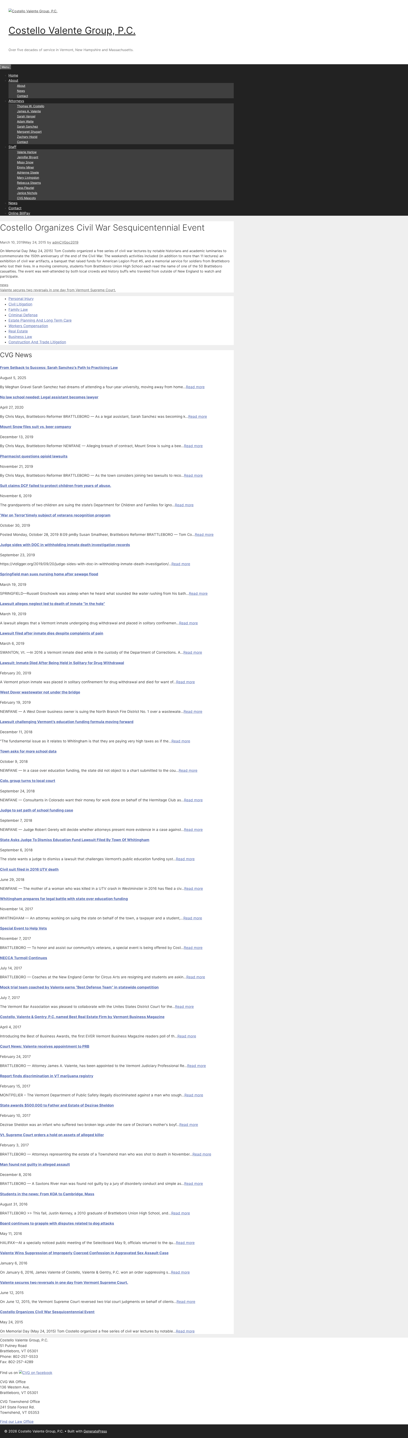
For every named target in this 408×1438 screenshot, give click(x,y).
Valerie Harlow (27, 152)
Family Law (18, 309)
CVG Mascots (26, 198)
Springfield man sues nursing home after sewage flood (49, 574)
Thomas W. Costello (30, 106)
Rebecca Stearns (29, 182)
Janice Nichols (27, 193)
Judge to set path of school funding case (36, 810)
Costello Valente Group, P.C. (72, 30)
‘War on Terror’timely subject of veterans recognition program (55, 515)
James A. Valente (29, 111)
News (21, 91)
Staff (12, 147)
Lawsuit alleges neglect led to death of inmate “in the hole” (52, 604)
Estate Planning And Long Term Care (40, 320)
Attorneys (16, 101)
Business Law (20, 337)
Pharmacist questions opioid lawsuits (34, 456)
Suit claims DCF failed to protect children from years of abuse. (55, 486)
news (4, 285)
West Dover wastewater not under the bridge (40, 692)
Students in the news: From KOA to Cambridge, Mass (47, 1194)
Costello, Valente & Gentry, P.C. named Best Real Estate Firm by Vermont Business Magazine (82, 1017)
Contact (22, 96)
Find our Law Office (17, 1421)
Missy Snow (25, 162)
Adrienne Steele (28, 172)
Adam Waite (25, 121)
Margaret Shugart (29, 131)
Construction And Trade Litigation (37, 342)
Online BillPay (19, 213)
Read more (195, 387)
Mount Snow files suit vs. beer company (35, 427)
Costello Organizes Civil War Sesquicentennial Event (47, 1312)
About (13, 80)
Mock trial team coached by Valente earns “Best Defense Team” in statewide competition (79, 987)
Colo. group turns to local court (27, 781)
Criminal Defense (23, 315)
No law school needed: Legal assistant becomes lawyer (49, 397)
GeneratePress (95, 1431)
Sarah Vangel (26, 116)
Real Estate (18, 331)
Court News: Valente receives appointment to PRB (44, 1046)
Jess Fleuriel (25, 188)
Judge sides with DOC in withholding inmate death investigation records (65, 545)
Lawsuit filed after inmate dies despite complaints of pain (51, 633)
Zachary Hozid (27, 136)
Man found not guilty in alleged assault (35, 1164)
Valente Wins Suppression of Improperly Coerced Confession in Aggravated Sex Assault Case (84, 1253)
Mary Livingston (28, 177)
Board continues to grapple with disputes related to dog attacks (57, 1223)
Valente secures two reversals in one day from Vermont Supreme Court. (58, 290)
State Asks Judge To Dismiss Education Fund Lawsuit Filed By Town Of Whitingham (74, 840)
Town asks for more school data (28, 751)
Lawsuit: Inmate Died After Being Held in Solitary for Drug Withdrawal (62, 663)
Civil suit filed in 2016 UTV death (29, 869)
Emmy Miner (25, 167)
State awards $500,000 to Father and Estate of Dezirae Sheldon (57, 1105)
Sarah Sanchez (27, 126)
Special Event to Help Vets (23, 928)
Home (13, 75)
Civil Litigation (20, 304)
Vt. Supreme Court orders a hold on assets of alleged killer (52, 1135)
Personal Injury (21, 299)
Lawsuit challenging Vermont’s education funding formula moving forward (66, 722)
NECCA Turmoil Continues (23, 958)
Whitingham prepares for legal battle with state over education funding (64, 899)
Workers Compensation (28, 326)
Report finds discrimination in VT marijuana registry (46, 1076)
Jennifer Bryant (27, 157)
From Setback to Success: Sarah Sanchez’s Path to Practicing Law (59, 367)
